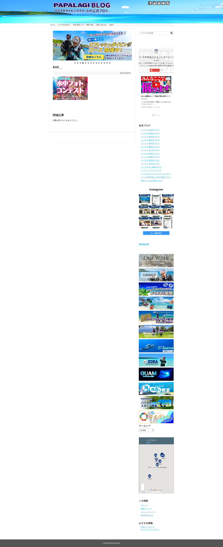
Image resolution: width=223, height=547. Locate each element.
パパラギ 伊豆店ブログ (150, 154)
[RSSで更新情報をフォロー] (168, 3)
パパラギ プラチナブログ (151, 170)
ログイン (144, 505)
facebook (144, 244)
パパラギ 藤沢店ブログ (150, 147)
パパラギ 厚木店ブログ (150, 160)
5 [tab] (85, 63)
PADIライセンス (147, 527)
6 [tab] (88, 63)
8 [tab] (93, 63)
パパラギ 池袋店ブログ (150, 133)
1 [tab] (75, 63)
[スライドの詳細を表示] (92, 45)
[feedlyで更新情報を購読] (163, 3)
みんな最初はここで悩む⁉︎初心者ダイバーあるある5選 (156, 96)
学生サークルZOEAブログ (151, 181)
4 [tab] (83, 63)
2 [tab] (77, 63)
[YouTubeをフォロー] (159, 3)
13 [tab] (107, 63)
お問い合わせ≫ (101, 25)
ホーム (53, 25)
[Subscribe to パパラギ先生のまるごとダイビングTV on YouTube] (156, 70)
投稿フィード (146, 509)
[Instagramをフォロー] (154, 3)
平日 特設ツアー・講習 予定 (83, 25)
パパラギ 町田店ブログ (150, 143)
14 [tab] (109, 63)
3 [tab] (80, 63)
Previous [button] (55, 45)
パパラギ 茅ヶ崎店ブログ (151, 167)
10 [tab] (99, 63)
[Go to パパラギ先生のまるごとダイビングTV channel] (156, 51)
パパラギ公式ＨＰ (64, 25)
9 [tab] (96, 63)
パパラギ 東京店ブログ (150, 130)
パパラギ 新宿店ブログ (150, 137)
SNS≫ (111, 25)
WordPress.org (147, 515)
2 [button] (156, 115)
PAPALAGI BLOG (114, 543)
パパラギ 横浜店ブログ (150, 140)
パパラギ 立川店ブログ (150, 150)
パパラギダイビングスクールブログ (155, 174)
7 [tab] (91, 63)
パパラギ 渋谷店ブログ (150, 164)
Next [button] (129, 45)
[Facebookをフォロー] (150, 3)
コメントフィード (148, 512)
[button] (141, 92)
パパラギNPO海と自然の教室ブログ (156, 177)
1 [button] (153, 115)
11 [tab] (101, 63)
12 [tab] (104, 63)
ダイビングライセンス (150, 529)
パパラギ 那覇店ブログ (150, 157)
